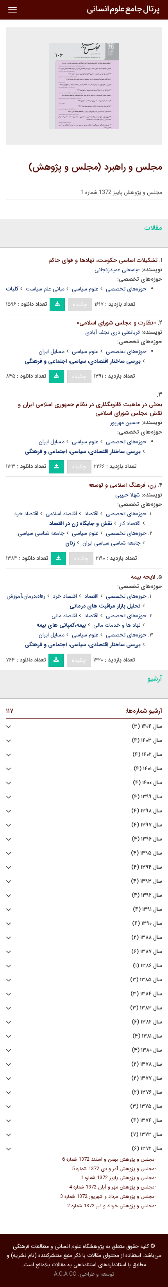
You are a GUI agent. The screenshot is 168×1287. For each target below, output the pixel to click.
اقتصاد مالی (64, 615)
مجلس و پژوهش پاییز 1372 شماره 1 (117, 1178)
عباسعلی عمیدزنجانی (117, 269)
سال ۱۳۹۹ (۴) (147, 797)
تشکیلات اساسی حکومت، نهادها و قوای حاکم (102, 260)
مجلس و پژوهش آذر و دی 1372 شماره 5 (113, 1169)
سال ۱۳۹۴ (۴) (146, 867)
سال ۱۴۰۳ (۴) (147, 741)
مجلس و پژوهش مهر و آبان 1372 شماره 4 (111, 1187)
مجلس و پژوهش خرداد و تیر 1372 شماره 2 (110, 1206)
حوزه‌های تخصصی (126, 289)
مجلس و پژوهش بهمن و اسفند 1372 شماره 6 (108, 1159)
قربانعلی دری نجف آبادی (112, 332)
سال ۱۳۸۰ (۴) (147, 1050)
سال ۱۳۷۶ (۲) (147, 1092)
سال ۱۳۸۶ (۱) (147, 966)
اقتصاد (91, 513)
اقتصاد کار (130, 523)
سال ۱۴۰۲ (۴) (147, 755)
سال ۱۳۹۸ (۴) (146, 811)
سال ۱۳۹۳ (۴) (146, 881)
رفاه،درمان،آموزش (26, 596)
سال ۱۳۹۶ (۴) (147, 839)
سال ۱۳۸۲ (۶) (147, 1022)
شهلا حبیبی (127, 495)
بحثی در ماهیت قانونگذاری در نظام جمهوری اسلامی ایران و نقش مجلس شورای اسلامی (90, 409)
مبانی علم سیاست (45, 289)
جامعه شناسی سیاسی (41, 533)
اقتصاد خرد (26, 513)
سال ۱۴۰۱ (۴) (148, 769)
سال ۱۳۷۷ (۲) (146, 1078)
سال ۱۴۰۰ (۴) (147, 783)
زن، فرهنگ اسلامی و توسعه (122, 485)
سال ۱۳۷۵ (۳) (146, 1106)
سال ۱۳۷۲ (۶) (147, 1149)
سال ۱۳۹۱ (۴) (147, 909)
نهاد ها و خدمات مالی (117, 625)
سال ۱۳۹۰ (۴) (147, 924)
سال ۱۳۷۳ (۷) (146, 1135)
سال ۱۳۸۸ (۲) (146, 938)
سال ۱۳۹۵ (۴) (146, 853)
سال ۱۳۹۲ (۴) (147, 895)
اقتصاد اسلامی (61, 513)
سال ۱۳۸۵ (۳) (146, 980)
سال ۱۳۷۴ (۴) (146, 1121)
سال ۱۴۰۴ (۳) (147, 726)
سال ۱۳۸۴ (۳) (146, 994)
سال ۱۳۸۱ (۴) (147, 1036)
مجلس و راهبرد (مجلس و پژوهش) (95, 167)
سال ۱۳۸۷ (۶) (146, 952)
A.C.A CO (65, 1274)
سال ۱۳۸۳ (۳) (146, 1008)
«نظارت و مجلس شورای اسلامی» (116, 323)
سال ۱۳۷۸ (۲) (146, 1064)
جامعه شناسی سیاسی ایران (111, 543)
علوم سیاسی (85, 289)
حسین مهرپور (125, 422)
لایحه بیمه (143, 577)
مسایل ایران (51, 351)
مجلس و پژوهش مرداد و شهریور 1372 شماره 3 (107, 1197)
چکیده (80, 304)
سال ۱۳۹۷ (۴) (146, 825)
